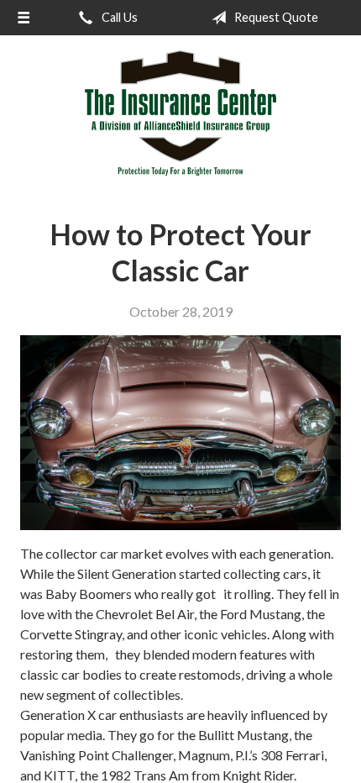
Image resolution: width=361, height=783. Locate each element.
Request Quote (275, 17)
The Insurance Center (180, 113)
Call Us (118, 17)
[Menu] (23, 17)
